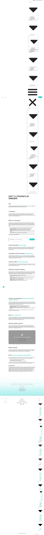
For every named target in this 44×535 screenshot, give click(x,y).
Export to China (32, 50)
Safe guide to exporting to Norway (34, 49)
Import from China (32, 17)
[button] (32, 97)
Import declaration (32, 123)
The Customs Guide (32, 85)
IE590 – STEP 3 (33, 155)
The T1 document (22, 255)
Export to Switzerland (32, 157)
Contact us (5, 290)
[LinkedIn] (20, 404)
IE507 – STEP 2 (33, 48)
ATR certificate (31, 176)
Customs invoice (32, 67)
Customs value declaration (33, 173)
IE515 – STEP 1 (33, 154)
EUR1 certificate (32, 175)
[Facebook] (23, 404)
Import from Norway (32, 124)
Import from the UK (32, 19)
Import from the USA (32, 18)
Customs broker (40, 441)
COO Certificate (32, 68)
